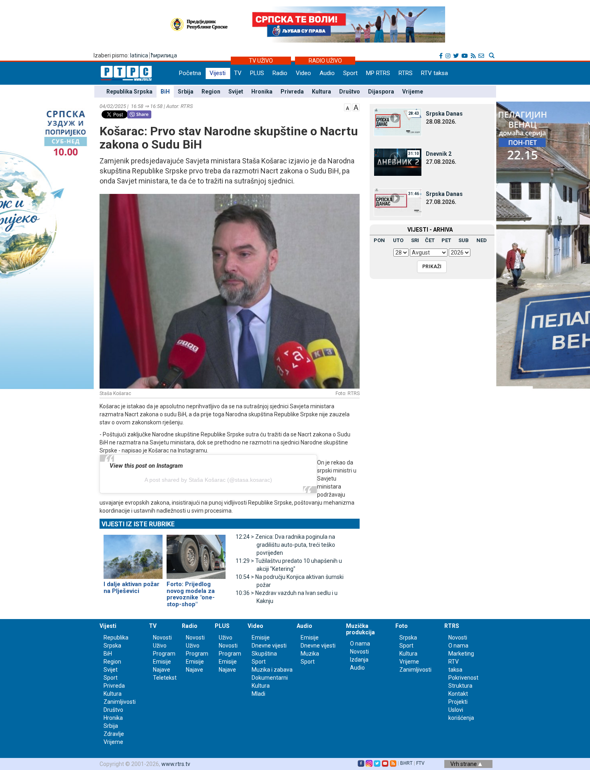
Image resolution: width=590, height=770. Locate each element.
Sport (350, 73)
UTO (398, 240)
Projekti (458, 702)
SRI (415, 240)
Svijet (235, 91)
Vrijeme (412, 91)
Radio (280, 73)
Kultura (321, 91)
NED (481, 240)
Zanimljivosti (120, 702)
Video (303, 73)
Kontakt (458, 694)
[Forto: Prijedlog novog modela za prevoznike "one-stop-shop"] (196, 553)
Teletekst (165, 677)
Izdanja (359, 659)
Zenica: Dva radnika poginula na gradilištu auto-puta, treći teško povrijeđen (285, 545)
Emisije (162, 661)
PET (446, 240)
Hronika (262, 91)
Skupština (264, 653)
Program (164, 653)
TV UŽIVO (261, 60)
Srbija (185, 91)
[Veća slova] (356, 107)
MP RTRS (378, 73)
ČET (430, 240)
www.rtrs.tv (175, 764)
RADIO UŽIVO (325, 60)
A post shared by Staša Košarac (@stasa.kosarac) (208, 480)
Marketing (461, 653)
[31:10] (398, 162)
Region (210, 91)
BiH (165, 91)
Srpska (408, 637)
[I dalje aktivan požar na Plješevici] (133, 553)
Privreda (292, 91)
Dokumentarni (270, 677)
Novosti (162, 637)
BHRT (406, 763)
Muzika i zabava (272, 669)
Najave (161, 669)
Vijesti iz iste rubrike (138, 524)
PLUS (257, 73)
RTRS (406, 73)
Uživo (160, 645)
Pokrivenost (463, 677)
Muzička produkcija (360, 629)
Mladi (258, 694)
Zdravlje (114, 734)
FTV (420, 763)
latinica (139, 55)
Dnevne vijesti (269, 645)
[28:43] (398, 121)
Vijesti (218, 73)
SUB (463, 240)
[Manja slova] (347, 107)
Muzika (310, 653)
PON (379, 240)
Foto (401, 626)
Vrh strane (464, 764)
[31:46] (398, 202)
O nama (360, 643)
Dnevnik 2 (439, 154)
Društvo (349, 91)
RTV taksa (434, 73)
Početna (190, 73)
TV (238, 73)
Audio (327, 73)
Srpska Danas (444, 113)
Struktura (460, 685)
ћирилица (164, 55)
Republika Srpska (129, 91)
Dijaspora (381, 91)
